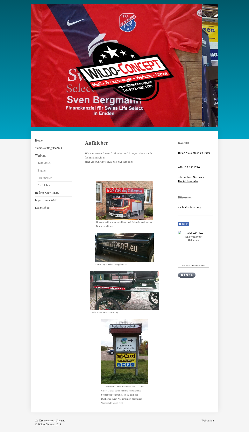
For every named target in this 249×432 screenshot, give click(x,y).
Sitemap (60, 420)
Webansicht (208, 420)
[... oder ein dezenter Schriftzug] (124, 290)
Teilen (184, 223)
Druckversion (47, 420)
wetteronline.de (198, 265)
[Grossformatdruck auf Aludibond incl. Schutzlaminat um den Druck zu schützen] (124, 200)
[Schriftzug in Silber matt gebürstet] (124, 247)
